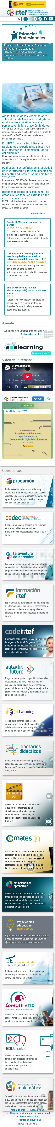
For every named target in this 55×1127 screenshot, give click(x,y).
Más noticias (37, 213)
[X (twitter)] (40, 19)
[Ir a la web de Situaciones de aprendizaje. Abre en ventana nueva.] (19, 884)
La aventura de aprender (19, 228)
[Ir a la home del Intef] (27, 12)
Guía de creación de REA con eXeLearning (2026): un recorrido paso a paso (26, 290)
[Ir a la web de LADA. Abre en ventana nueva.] (19, 555)
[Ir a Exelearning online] (27, 348)
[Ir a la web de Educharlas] (16, 1042)
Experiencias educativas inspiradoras (26, 262)
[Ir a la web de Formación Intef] (22, 592)
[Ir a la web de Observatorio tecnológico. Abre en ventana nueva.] (19, 960)
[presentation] (5, 42)
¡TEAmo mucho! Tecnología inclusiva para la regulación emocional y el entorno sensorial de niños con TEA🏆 (26, 256)
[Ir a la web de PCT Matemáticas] (23, 1086)
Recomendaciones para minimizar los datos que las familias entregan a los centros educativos (25, 195)
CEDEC (10, 296)
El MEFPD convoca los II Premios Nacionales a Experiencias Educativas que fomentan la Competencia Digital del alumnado (26, 148)
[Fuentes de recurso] (25, 19)
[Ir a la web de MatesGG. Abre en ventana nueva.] (22, 840)
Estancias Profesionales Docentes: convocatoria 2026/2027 (25, 47)
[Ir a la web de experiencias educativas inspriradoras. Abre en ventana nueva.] (19, 924)
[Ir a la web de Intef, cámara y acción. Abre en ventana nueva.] (14, 791)
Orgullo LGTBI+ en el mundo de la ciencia (24, 223)
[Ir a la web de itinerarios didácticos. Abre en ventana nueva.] (23, 749)
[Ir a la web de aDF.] (19, 669)
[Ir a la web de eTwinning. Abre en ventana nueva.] (19, 711)
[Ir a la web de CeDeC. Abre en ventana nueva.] (23, 517)
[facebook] (45, 19)
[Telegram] (35, 19)
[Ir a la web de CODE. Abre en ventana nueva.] (19, 631)
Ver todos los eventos (31, 334)
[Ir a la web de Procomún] (19, 481)
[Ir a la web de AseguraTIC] (19, 1000)
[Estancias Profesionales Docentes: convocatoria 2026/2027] (27, 33)
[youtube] (51, 19)
